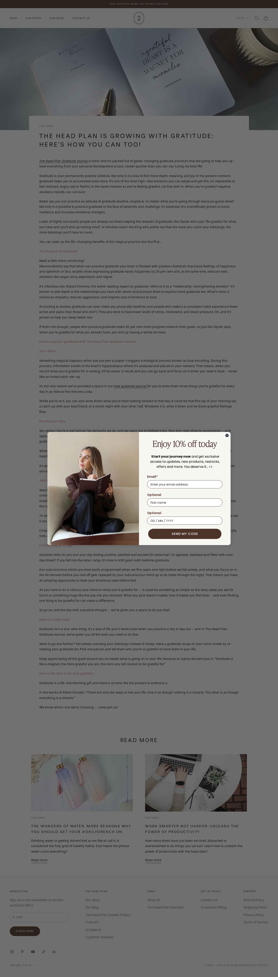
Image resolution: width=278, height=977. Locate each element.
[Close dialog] (227, 435)
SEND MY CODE (185, 533)
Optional (154, 495)
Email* (152, 477)
